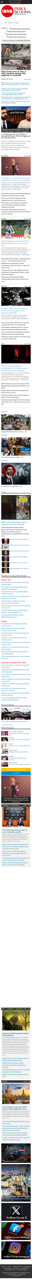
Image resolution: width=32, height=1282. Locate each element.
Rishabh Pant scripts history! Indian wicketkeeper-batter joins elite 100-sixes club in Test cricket (15, 266)
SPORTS (3, 219)
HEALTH (4, 286)
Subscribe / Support (22, 1270)
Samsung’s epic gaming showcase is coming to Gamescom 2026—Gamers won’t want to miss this (15, 402)
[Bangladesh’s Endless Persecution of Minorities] (16, 422)
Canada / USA (6, 580)
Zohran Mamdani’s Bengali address (12, 528)
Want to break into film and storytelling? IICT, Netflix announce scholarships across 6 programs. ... (14, 368)
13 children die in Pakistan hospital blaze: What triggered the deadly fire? (15, 136)
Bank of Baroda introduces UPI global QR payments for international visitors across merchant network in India (15, 847)
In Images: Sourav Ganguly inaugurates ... (19, 765)
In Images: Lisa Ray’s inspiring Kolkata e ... (19, 740)
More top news (7, 79)
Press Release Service (10, 1270)
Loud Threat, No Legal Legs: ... (10, 486)
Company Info (22, 1274)
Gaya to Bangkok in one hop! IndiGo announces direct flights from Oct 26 (14, 1108)
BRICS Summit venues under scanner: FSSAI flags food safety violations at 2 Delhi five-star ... (15, 84)
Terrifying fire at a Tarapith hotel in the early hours (15, 535)
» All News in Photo (6, 725)
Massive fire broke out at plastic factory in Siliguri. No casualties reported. (14, 531)
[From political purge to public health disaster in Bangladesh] (16, 446)
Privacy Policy (26, 1267)
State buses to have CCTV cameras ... (19, 563)
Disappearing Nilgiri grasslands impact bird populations (15, 1034)
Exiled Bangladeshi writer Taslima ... (19, 568)
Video (3, 492)
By (26, 432)
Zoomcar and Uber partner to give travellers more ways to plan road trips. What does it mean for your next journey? (15, 1128)
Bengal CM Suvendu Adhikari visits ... (19, 551)
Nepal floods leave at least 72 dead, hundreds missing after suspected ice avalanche (13, 73)
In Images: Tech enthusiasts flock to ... (19, 752)
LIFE (2, 344)
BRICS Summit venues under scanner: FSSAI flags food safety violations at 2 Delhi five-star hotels (15, 386)
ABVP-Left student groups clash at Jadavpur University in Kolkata (14, 523)
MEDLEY (4, 412)
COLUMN (4, 435)
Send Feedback (24, 1268)
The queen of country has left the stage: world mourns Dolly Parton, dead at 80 (15, 179)
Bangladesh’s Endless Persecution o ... (13, 432)
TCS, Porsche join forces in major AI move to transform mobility (14, 831)
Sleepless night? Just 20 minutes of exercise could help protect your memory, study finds (14, 310)
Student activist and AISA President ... (19, 545)
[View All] (27, 79)
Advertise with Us (17, 1267)
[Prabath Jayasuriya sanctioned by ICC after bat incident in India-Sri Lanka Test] (16, 229)
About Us (4, 1267)
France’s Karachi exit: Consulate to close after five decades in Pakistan (15, 102)
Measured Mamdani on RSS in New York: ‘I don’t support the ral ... (15, 131)
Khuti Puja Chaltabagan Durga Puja (18, 539)
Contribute (16, 773)
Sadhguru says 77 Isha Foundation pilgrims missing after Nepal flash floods (14, 89)
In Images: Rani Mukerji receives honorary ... (18, 759)
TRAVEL (4, 1082)
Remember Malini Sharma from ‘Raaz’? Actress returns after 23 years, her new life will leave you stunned (15, 212)
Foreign (4, 621)
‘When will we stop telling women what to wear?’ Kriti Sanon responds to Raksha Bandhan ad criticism (14, 205)
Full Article (17, 189)
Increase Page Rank (16, 1276)
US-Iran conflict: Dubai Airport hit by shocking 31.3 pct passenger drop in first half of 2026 (14, 853)
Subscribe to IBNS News (16, 769)
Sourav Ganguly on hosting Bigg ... (18, 557)
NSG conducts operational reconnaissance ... (15, 721)
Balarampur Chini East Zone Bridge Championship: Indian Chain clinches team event (14, 279)
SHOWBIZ (4, 156)
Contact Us (16, 1268)
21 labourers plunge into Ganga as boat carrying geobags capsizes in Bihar (13, 94)
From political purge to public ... (11, 457)
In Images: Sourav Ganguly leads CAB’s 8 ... (19, 746)
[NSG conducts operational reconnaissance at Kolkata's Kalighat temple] (16, 714)
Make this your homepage (15, 3)
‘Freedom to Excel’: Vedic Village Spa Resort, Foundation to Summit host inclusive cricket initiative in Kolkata (15, 272)
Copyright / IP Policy (12, 1274)
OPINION (4, 461)
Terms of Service (8, 1268)
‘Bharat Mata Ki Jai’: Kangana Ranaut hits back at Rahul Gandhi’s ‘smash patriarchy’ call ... (15, 98)
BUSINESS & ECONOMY (10, 806)
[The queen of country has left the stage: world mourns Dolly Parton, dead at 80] (16, 166)
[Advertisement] (16, 937)
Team (9, 1267)
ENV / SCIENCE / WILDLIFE (12, 1009)
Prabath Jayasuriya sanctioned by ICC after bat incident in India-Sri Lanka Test (15, 243)
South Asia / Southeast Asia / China (13, 663)
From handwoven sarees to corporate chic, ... (19, 734)
